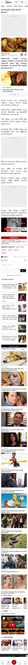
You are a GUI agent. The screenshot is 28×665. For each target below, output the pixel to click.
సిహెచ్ (9, 53)
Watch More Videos (8, 614)
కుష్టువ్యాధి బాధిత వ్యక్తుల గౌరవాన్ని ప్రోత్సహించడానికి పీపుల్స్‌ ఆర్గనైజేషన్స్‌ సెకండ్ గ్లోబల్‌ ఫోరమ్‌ (13, 242)
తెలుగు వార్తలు (20, 247)
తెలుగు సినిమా (18, 6)
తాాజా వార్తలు (7, 596)
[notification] (25, 2)
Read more (7, 228)
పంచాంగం (9, 6)
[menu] (2, 2)
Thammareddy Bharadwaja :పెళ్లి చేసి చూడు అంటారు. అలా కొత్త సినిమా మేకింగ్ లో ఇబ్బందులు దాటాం (17, 648)
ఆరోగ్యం (4, 250)
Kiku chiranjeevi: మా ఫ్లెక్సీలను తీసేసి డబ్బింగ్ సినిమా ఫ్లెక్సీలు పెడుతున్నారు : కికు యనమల (6, 648)
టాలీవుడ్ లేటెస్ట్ (8, 637)
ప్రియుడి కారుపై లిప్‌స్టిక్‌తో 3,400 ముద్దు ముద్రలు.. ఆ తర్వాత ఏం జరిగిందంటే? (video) (6, 606)
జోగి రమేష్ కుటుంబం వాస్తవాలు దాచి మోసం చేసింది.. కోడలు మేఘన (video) (16, 606)
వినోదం (10, 250)
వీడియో (5, 611)
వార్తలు (3, 6)
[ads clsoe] (27, 656)
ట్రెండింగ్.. (4, 253)
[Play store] (22, 2)
